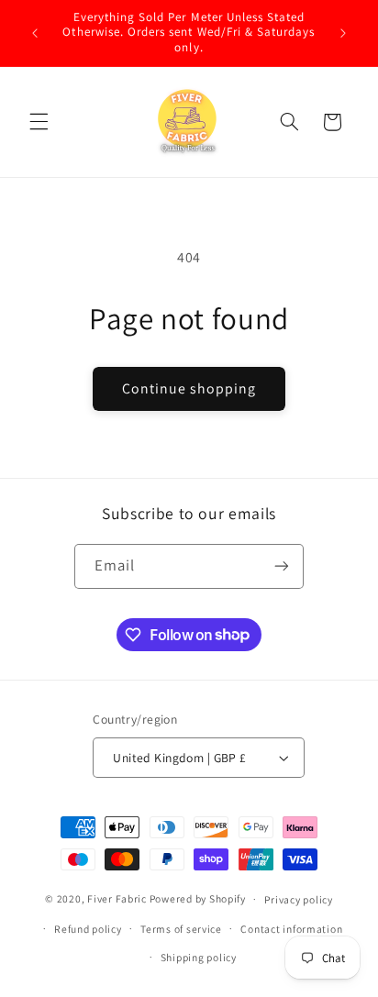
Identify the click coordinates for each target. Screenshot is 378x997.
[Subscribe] (282, 566)
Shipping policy (199, 957)
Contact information (291, 929)
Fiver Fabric (117, 898)
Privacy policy (298, 899)
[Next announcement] (343, 33)
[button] (38, 122)
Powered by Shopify (198, 898)
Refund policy (88, 929)
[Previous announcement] (35, 33)
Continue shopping (189, 388)
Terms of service (181, 929)
